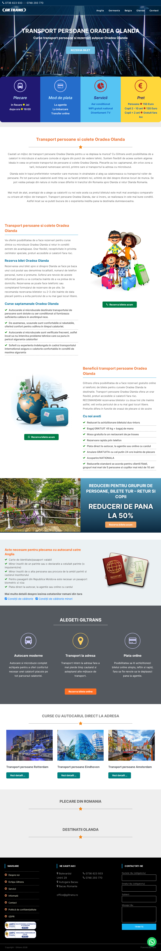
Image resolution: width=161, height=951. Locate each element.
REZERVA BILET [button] (80, 50)
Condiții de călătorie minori (55, 598)
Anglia (100, 10)
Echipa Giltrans (16, 882)
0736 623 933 (13, 2)
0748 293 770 (35, 2)
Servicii (12, 888)
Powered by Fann (148, 947)
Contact (154, 10)
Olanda (140, 10)
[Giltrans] (14, 11)
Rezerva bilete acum (121, 304)
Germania (114, 10)
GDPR (11, 916)
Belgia (128, 10)
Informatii (13, 895)
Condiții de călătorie (20, 598)
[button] (152, 942)
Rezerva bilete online (81, 691)
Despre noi (13, 875)
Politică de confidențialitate (22, 909)
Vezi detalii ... (17, 775)
